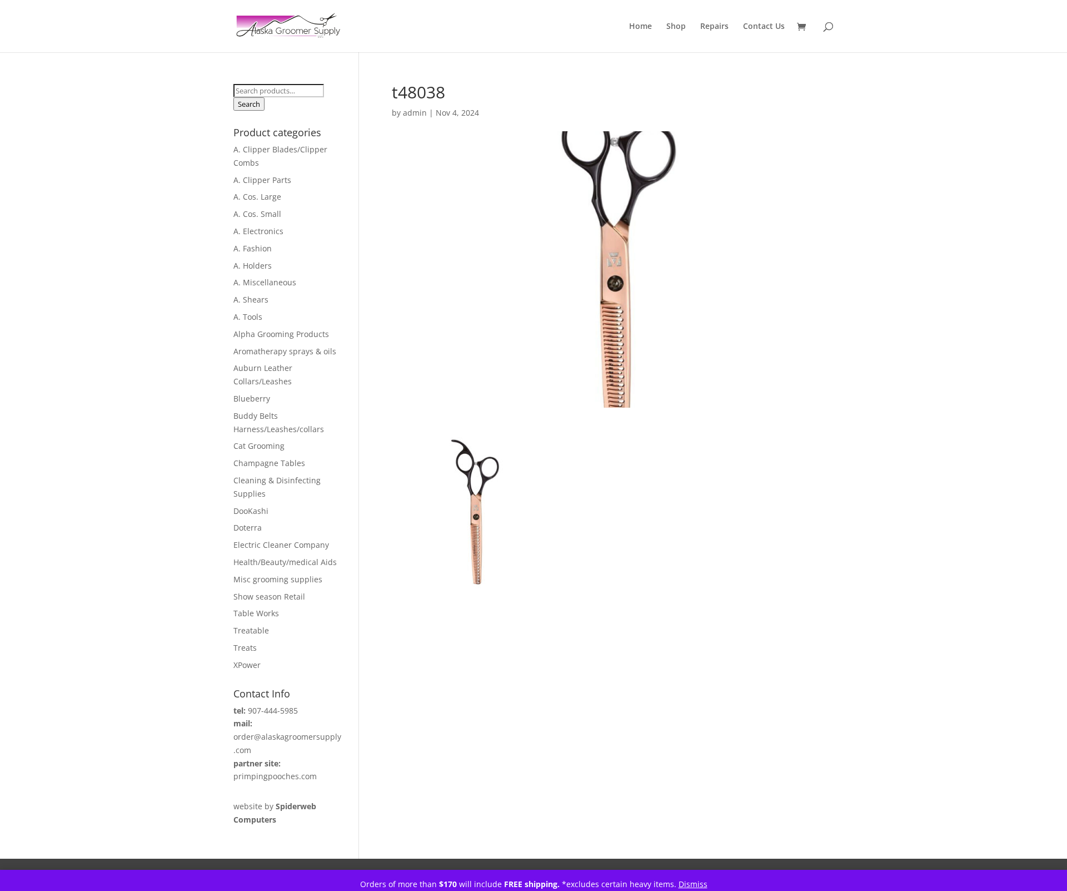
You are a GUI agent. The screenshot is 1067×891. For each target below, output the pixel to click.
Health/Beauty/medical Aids (285, 562)
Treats (245, 647)
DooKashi (250, 511)
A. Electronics (258, 231)
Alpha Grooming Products (281, 334)
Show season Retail (269, 596)
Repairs (714, 26)
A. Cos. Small (257, 214)
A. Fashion (252, 248)
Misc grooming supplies (277, 579)
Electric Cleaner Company (281, 544)
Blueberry (251, 398)
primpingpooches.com (275, 776)
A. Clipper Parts (262, 180)
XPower (247, 665)
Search (249, 104)
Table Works (256, 613)
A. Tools (247, 316)
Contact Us (764, 26)
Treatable (251, 630)
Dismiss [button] (693, 884)
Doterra (247, 527)
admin (415, 112)
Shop (676, 26)
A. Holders (252, 265)
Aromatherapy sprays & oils (284, 351)
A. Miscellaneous (264, 282)
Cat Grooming (259, 445)
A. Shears (250, 299)
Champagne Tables (269, 463)
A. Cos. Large (257, 196)
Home (640, 26)
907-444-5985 (273, 710)
